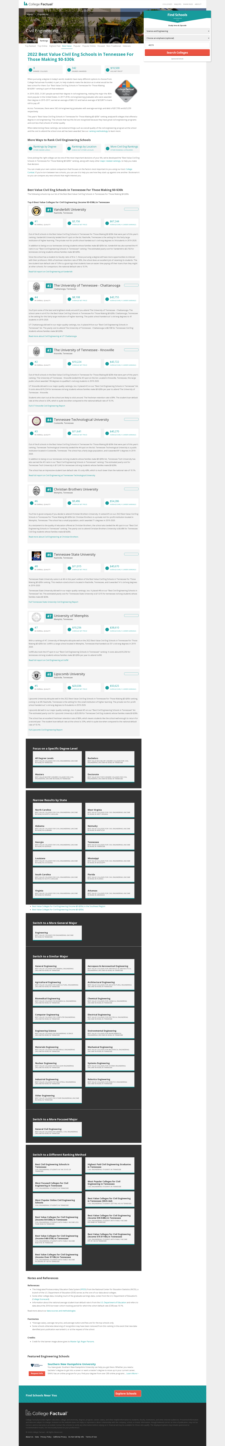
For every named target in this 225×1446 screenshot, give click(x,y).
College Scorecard (41, 1299)
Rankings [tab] (44, 40)
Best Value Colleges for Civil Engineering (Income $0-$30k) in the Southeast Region (68, 906)
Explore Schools (126, 1393)
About (198, 4)
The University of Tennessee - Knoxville (84, 350)
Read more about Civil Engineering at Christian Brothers (53, 536)
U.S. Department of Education (113, 1302)
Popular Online (89, 46)
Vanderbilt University (70, 209)
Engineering (43, 14)
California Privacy (60, 1437)
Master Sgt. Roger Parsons (82, 1341)
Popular (77, 46)
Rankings (188, 4)
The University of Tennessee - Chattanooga (87, 285)
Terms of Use (91, 1437)
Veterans (127, 46)
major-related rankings (110, 161)
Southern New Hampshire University (72, 1364)
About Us (29, 1437)
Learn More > (132, 1373)
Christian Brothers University (76, 489)
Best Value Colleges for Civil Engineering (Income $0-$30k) (58, 909)
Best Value (67, 46)
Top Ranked (30, 46)
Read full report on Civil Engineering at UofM (48, 660)
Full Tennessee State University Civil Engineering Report (53, 602)
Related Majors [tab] (58, 40)
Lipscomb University (69, 674)
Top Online (42, 46)
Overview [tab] (32, 40)
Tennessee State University (75, 554)
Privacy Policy (45, 1437)
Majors (177, 4)
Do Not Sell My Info (76, 1437)
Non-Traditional (114, 46)
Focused (101, 46)
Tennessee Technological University (81, 419)
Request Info (37, 1373)
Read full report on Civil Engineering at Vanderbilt (50, 271)
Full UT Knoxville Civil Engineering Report (47, 405)
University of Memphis (71, 615)
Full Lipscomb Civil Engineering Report (45, 729)
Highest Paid (54, 46)
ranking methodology (98, 131)
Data (37, 1437)
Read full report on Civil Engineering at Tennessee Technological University (62, 475)
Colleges (167, 4)
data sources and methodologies (61, 1310)
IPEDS (83, 1289)
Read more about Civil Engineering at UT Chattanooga (53, 336)
